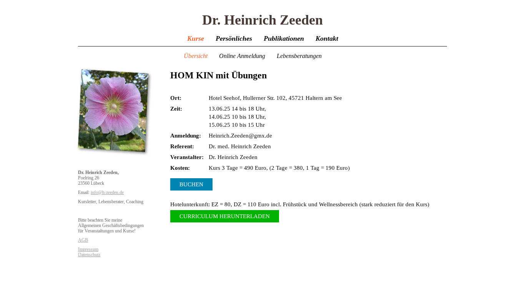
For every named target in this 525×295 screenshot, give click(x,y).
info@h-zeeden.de (107, 192)
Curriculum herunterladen (224, 216)
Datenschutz (89, 254)
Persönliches (234, 38)
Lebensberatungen (299, 56)
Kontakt (327, 38)
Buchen (191, 184)
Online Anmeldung (242, 56)
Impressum (88, 249)
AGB (83, 240)
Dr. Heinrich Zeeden (262, 20)
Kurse (195, 38)
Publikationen (284, 38)
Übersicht (196, 56)
